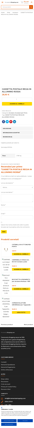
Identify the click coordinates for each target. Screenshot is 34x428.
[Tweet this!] (7, 121)
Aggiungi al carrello (17, 104)
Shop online (5, 379)
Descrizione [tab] (7, 128)
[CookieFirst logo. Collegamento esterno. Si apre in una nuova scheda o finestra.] (1, 407)
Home (3, 12)
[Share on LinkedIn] (14, 121)
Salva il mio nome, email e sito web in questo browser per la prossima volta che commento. (15, 226)
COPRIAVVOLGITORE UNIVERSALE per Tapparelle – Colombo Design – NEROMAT (21, 305)
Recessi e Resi (5, 389)
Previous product (7, 324)
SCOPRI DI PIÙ (6, 348)
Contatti (3, 362)
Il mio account (5, 384)
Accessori (15, 12)
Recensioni (4, 381)
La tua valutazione (7, 183)
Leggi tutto (21, 312)
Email (3, 213)
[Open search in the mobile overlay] (17, 7)
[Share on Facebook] (3, 121)
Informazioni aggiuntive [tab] (11, 132)
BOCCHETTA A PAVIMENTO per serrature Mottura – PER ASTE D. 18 (21, 281)
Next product (28, 324)
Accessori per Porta (21, 113)
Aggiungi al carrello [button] (21, 254)
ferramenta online (19, 346)
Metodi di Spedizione (8, 364)
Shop (8, 12)
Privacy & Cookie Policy (8, 386)
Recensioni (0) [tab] (7, 137)
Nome (3, 205)
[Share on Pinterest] (10, 121)
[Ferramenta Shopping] (11, 2)
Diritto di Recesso (7, 370)
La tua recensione (7, 192)
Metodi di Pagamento (8, 367)
